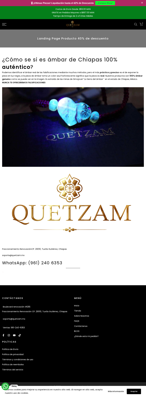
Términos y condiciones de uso (17, 359)
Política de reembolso (13, 364)
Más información (116, 391)
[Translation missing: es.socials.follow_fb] (3, 335)
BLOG (76, 331)
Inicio (76, 305)
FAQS (76, 321)
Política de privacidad (13, 354)
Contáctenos (80, 326)
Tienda (77, 310)
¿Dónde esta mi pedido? (86, 336)
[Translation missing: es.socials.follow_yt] (14, 335)
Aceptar (133, 391)
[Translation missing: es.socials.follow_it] (9, 335)
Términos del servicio (12, 369)
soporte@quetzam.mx (14, 318)
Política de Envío (10, 349)
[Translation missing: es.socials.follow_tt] (19, 335)
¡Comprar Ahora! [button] (105, 3)
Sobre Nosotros (81, 315)
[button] (142, 3)
